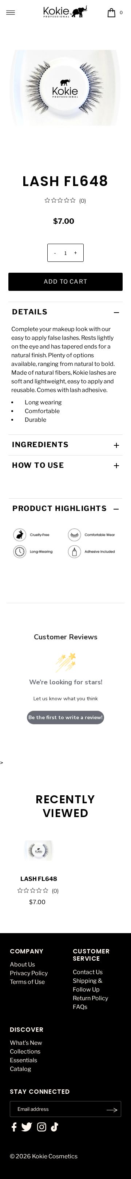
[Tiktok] (54, 1127)
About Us (22, 964)
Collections (25, 1051)
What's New (26, 1042)
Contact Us (88, 972)
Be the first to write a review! (65, 717)
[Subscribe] (112, 1110)
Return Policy (90, 998)
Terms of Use (27, 981)
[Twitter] (26, 1127)
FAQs (80, 1006)
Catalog (20, 1068)
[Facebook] (14, 1127)
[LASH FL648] (38, 850)
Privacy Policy (29, 973)
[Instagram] (41, 1127)
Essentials (23, 1060)
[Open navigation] (10, 13)
